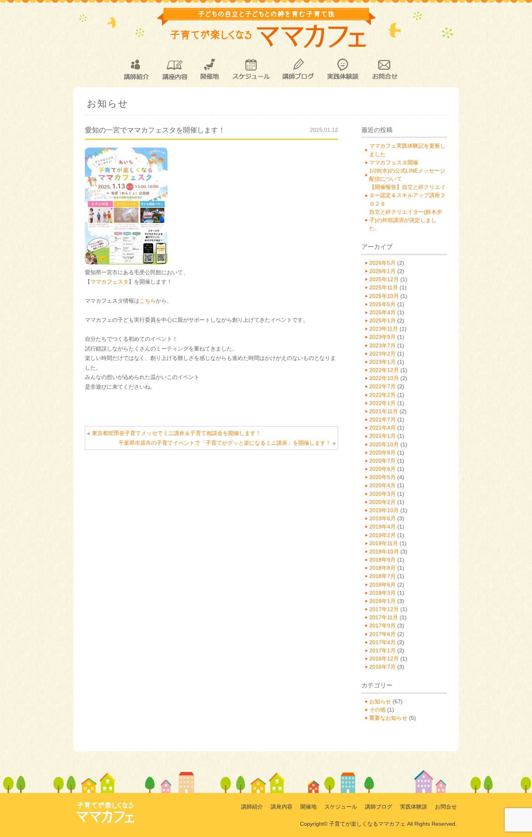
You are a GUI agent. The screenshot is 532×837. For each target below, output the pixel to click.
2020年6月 (382, 469)
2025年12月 (384, 279)
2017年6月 (382, 634)
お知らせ (380, 701)
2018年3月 (382, 593)
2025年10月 (384, 296)
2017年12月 (384, 609)
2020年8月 (382, 452)
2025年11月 (383, 287)
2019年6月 (382, 518)
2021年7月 (382, 419)
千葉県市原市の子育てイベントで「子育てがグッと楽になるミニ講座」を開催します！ (224, 443)
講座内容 (175, 69)
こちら (147, 301)
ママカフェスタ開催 (393, 162)
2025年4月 (382, 312)
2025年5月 (382, 304)
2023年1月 (382, 362)
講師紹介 (136, 69)
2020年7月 (382, 461)
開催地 (209, 69)
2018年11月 (383, 543)
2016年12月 (384, 659)
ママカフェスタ (109, 281)
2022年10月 (384, 378)
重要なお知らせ (388, 718)
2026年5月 (382, 263)
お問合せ (384, 69)
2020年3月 (382, 494)
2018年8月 (382, 568)
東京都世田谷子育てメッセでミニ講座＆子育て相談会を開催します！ (176, 433)
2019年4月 (382, 526)
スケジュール (251, 69)
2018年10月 (384, 551)
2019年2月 (382, 535)
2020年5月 (382, 477)
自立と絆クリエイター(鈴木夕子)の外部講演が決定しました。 (405, 220)
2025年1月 (382, 320)
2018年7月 (382, 576)
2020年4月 (382, 485)
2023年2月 (382, 354)
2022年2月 (382, 395)
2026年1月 (382, 271)
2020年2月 (382, 502)
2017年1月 (382, 650)
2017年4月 (382, 642)
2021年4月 (382, 428)
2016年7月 (382, 667)
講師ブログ (297, 69)
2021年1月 (382, 436)
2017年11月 (383, 617)
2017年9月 (382, 625)
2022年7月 (382, 386)
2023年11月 (383, 329)
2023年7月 (382, 345)
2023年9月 (382, 337)
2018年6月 (382, 584)
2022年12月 (384, 370)
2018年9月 (382, 560)
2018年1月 (382, 601)
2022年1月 (382, 403)
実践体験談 (342, 69)
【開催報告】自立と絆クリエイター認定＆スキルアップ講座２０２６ (407, 195)
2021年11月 (383, 411)
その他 (377, 710)
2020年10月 (384, 444)
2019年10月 (384, 510)
